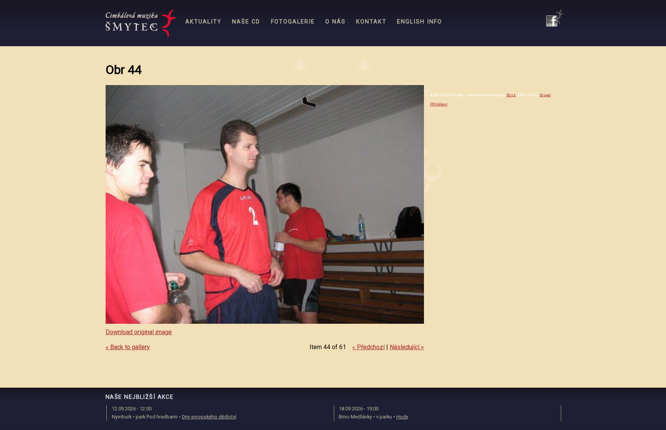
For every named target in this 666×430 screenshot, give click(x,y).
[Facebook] (555, 18)
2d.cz (511, 95)
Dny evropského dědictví (209, 417)
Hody (402, 417)
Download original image (139, 332)
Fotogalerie (293, 21)
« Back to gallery (128, 347)
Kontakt (371, 21)
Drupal (545, 95)
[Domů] (141, 24)
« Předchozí (368, 347)
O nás (335, 21)
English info (419, 21)
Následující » (407, 347)
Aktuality (203, 21)
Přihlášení (438, 104)
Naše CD (246, 21)
